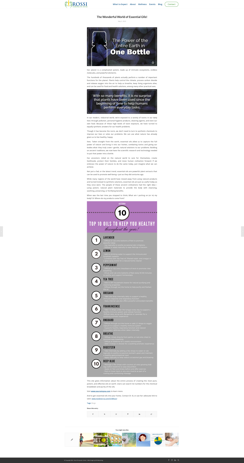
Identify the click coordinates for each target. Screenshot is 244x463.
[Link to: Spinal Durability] (115, 440)
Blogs (94, 403)
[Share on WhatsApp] (116, 414)
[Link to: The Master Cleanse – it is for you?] (100, 440)
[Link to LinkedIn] (175, 460)
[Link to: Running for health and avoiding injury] (86, 440)
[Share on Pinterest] (128, 414)
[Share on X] (104, 414)
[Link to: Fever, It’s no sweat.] (143, 440)
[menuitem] (120, 4)
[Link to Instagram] (172, 460)
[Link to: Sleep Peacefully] (172, 440)
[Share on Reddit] (151, 414)
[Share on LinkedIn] (139, 414)
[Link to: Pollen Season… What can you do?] (129, 440)
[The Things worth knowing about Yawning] (1, 231)
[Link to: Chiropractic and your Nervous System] (158, 440)
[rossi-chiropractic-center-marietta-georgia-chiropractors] (76, 4)
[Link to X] (178, 460)
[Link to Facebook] (168, 460)
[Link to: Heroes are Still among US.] (72, 440)
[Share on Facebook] (93, 414)
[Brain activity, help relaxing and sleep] (242, 231)
